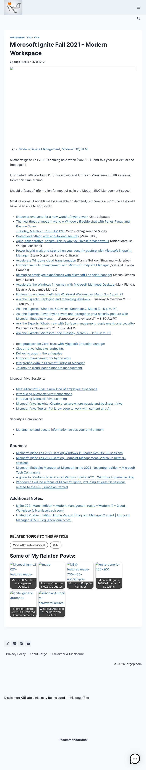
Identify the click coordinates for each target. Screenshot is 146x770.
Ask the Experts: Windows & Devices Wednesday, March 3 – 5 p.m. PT (67, 309)
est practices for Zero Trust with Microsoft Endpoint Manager (61, 344)
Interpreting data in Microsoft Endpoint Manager (50, 363)
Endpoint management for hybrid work (43, 358)
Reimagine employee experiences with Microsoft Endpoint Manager (64, 275)
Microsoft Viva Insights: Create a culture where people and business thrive (69, 403)
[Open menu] (138, 7)
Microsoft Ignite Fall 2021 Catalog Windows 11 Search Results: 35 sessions (69, 453)
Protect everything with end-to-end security (47, 236)
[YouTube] (28, 644)
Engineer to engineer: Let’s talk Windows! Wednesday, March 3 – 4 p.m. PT (69, 294)
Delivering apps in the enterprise (39, 353)
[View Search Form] (138, 18)
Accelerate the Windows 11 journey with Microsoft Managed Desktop (65, 284)
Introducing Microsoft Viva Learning (41, 399)
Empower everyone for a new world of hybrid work (52, 216)
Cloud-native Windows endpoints (40, 348)
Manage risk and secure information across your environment (60, 429)
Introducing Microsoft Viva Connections (44, 394)
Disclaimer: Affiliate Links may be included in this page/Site (46, 697)
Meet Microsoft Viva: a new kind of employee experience (56, 389)
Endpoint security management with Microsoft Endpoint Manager (62, 265)
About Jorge (38, 654)
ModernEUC (17, 37)
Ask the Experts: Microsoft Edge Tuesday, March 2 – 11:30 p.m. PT (63, 333)
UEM (84, 149)
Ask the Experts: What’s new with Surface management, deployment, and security (75, 323)
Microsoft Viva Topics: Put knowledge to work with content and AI (63, 408)
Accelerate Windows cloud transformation (46, 260)
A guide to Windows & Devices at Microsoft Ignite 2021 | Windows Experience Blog (75, 477)
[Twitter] (7, 644)
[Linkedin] (21, 644)
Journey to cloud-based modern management (49, 368)
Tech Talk (33, 37)
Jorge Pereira (21, 61)
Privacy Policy (16, 654)
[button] (135, 759)
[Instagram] (14, 644)
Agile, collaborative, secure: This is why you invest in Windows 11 (62, 241)
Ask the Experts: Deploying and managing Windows (53, 299)
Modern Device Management (39, 149)
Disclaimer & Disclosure (67, 654)
